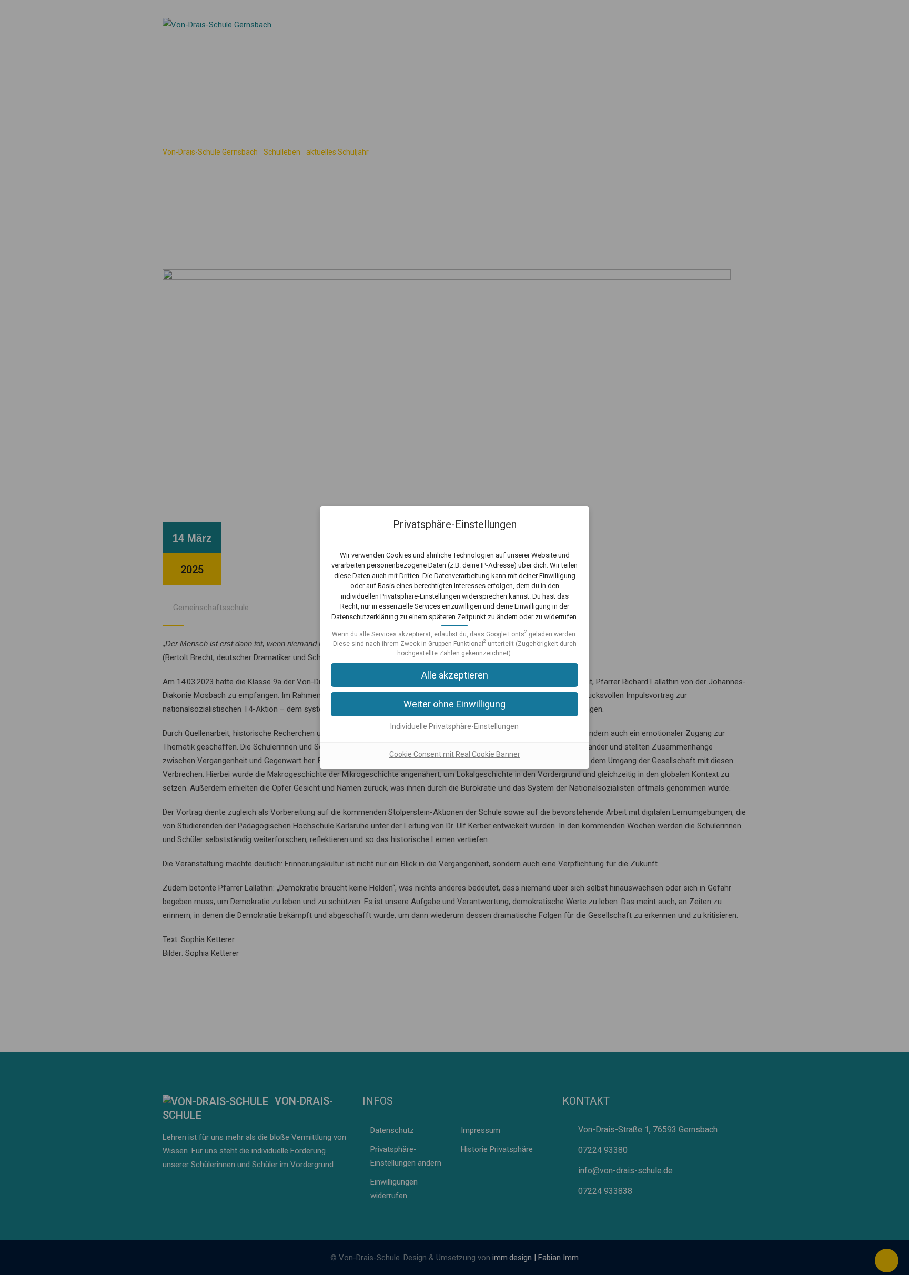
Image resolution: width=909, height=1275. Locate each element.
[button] (454, 704)
